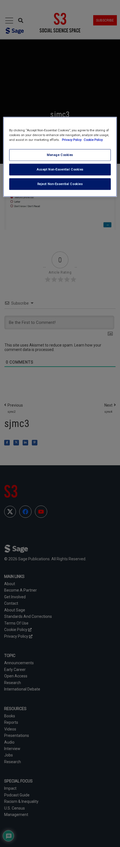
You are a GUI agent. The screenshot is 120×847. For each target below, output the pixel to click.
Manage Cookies (60, 155)
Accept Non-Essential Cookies (60, 169)
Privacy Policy (72, 139)
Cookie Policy (93, 139)
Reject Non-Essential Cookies (60, 184)
